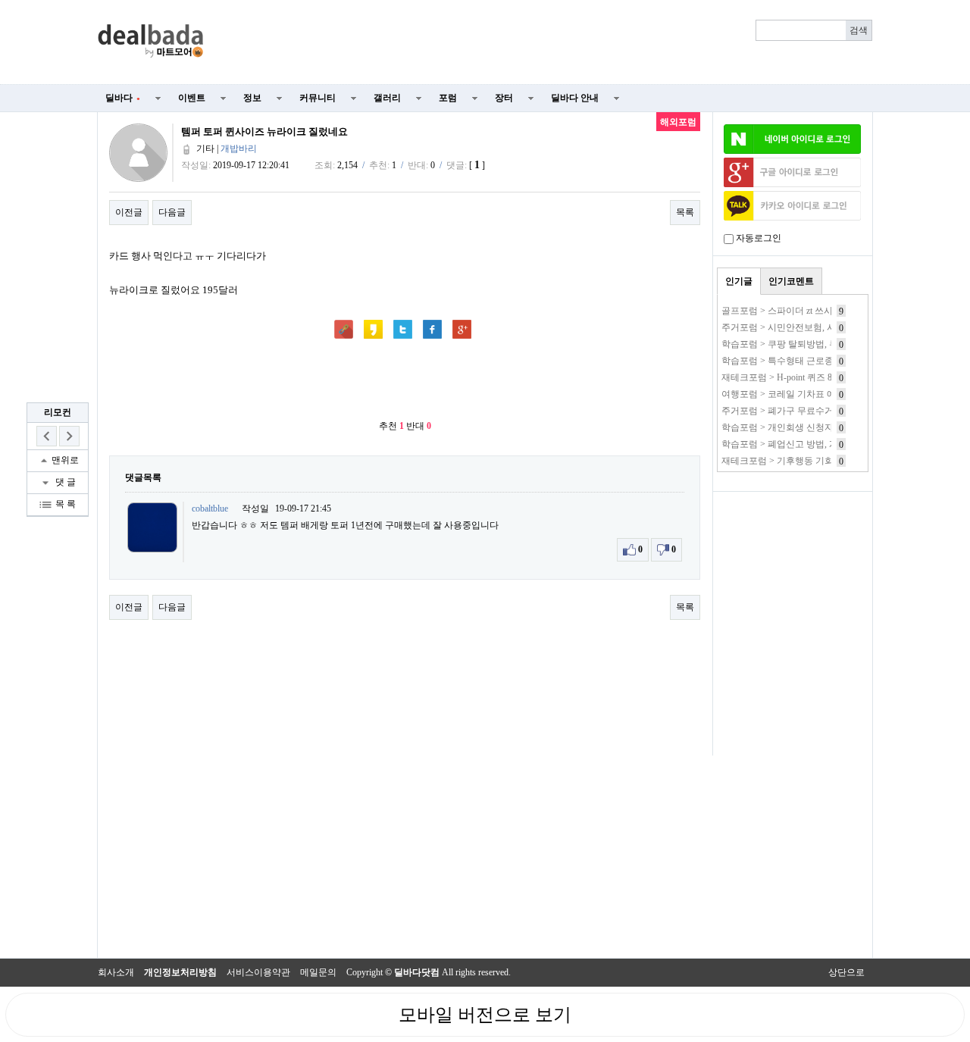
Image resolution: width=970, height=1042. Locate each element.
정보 (252, 97)
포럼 (448, 97)
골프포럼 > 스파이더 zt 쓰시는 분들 (791, 310)
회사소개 (116, 972)
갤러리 (387, 97)
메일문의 (318, 972)
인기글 (739, 281)
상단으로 (846, 972)
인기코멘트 (791, 281)
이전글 (128, 212)
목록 (685, 212)
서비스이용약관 (258, 972)
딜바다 (122, 97)
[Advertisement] (547, 42)
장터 (504, 97)
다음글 (172, 212)
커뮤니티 (317, 97)
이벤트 (191, 97)
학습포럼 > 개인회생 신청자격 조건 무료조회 (811, 427)
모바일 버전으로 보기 (485, 1015)
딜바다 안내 (575, 97)
